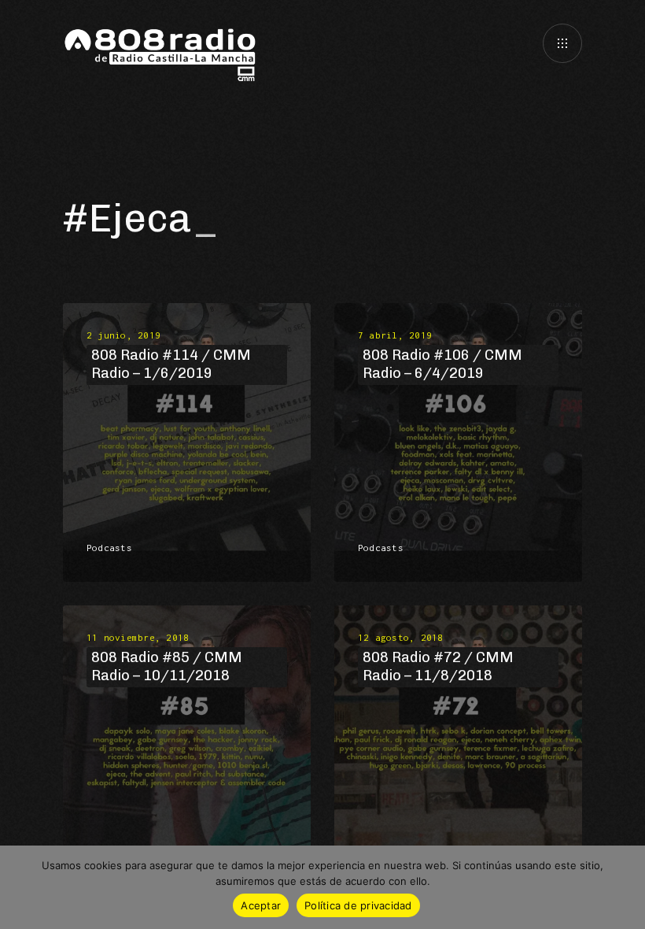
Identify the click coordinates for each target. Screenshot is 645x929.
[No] (625, 887)
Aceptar (261, 905)
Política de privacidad (358, 905)
